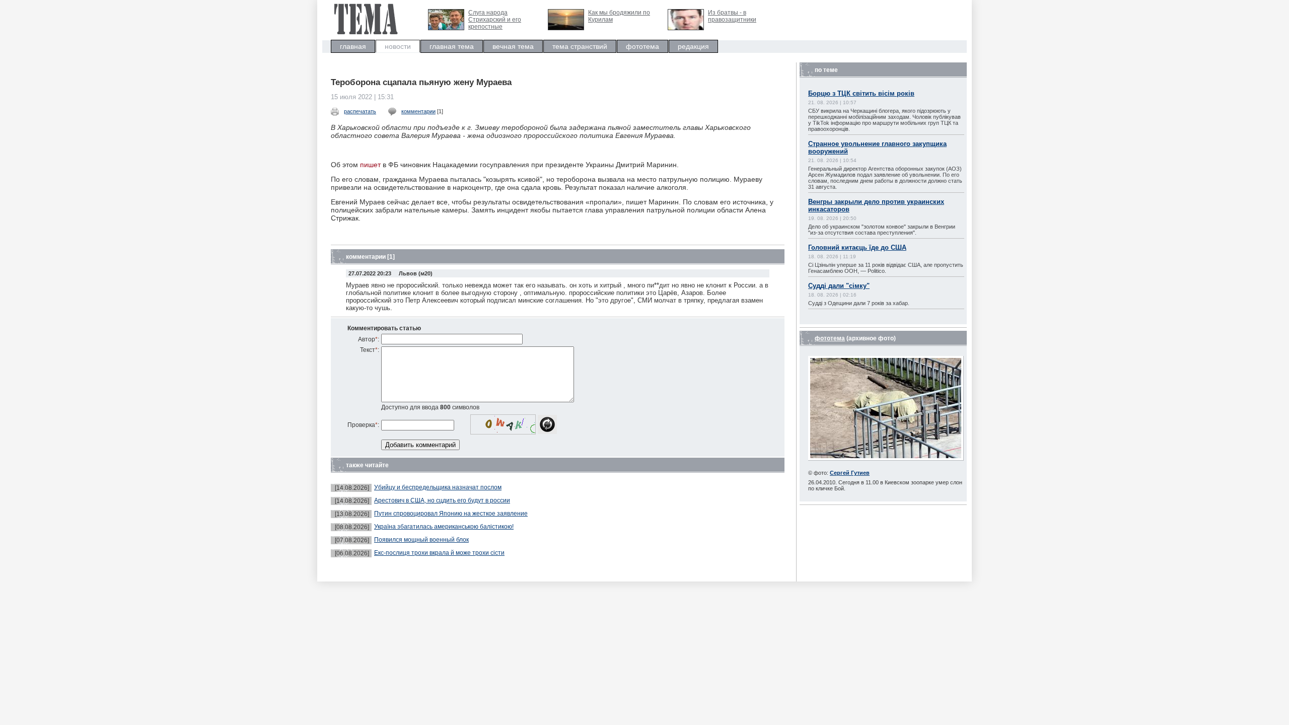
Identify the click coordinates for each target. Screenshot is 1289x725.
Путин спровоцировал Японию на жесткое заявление (451, 513)
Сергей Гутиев (850, 473)
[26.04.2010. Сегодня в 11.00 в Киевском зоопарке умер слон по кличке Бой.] (886, 458)
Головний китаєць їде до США (857, 247)
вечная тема (513, 46)
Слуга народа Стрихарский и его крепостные (494, 19)
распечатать (360, 111)
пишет (370, 165)
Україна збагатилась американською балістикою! (444, 526)
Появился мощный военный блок (421, 539)
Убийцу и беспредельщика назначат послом (438, 487)
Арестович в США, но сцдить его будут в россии (442, 500)
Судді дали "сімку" (839, 285)
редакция (693, 46)
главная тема (451, 46)
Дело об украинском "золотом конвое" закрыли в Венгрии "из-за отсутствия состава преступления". (881, 230)
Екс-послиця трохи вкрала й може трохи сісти (439, 552)
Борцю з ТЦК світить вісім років (861, 93)
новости (398, 46)
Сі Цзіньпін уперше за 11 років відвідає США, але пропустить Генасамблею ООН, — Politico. (885, 268)
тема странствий (579, 46)
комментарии (418, 111)
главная (353, 46)
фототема (642, 46)
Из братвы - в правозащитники (732, 16)
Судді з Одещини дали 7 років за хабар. (858, 303)
